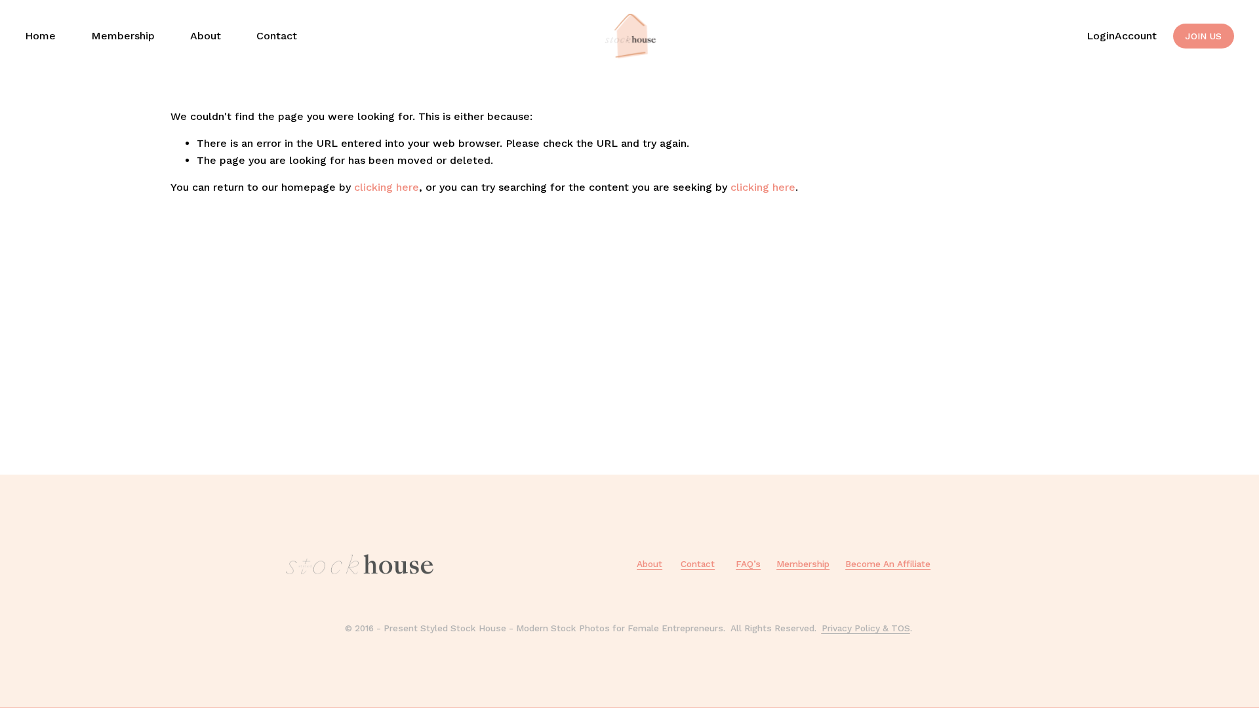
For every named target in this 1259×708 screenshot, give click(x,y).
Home (40, 36)
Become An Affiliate (887, 564)
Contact (276, 36)
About (205, 36)
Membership (123, 36)
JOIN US (1203, 36)
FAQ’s (748, 564)
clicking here (386, 187)
